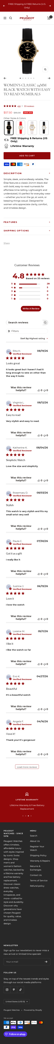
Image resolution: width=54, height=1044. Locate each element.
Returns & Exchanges (35, 868)
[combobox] (34, 338)
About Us (35, 841)
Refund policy (37, 886)
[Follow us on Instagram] (7, 989)
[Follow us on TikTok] (20, 989)
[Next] (49, 78)
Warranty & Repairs (40, 860)
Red (20, 127)
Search (33, 835)
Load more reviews (27, 767)
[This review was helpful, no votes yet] (39, 390)
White (32, 127)
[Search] (10, 18)
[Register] (46, 962)
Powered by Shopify (33, 1010)
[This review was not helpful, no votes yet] (45, 390)
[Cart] (48, 18)
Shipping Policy (38, 855)
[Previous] (5, 78)
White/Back (44, 127)
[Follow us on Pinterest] (13, 989)
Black (8, 127)
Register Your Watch (37, 848)
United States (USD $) (15, 1001)
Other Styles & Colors (15, 118)
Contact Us (36, 875)
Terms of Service (38, 880)
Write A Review (31, 308)
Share (7, 243)
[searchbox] (24, 322)
